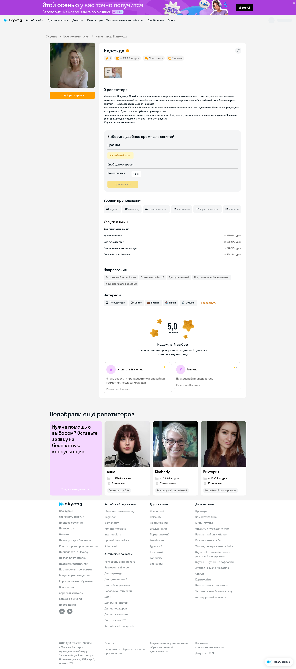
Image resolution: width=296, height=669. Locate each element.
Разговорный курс (117, 567)
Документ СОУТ (204, 653)
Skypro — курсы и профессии (214, 562)
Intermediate (113, 534)
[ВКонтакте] (62, 611)
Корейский (157, 558)
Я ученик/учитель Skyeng (276, 652)
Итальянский (158, 528)
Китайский (157, 540)
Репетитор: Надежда (118, 388)
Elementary (112, 522)
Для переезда (113, 573)
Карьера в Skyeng (70, 599)
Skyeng (51, 36)
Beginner (110, 517)
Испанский (157, 511)
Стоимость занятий (71, 516)
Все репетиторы (76, 36)
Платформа (66, 528)
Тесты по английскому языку (213, 591)
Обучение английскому (120, 511)
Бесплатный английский (211, 534)
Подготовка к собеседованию (211, 277)
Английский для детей (119, 626)
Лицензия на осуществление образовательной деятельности (169, 647)
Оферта (109, 643)
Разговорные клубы (208, 540)
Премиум (201, 511)
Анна (111, 471)
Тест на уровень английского (125, 20)
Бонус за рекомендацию (75, 575)
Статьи (199, 573)
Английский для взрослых (121, 283)
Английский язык (120, 155)
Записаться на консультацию (274, 643)
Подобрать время (72, 95)
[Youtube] (70, 611)
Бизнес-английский (152, 277)
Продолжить (123, 184)
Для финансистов (116, 602)
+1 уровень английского (120, 561)
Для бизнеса (156, 20)
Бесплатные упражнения (211, 585)
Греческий (157, 552)
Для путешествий (179, 277)
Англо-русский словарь (210, 597)
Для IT (108, 597)
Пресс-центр (67, 604)
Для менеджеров (116, 608)
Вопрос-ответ (67, 587)
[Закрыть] (292, 613)
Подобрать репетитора (277, 626)
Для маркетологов (116, 614)
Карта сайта (203, 579)
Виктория (211, 471)
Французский (159, 522)
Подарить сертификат (73, 563)
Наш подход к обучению (75, 540)
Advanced (111, 546)
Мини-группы (204, 522)
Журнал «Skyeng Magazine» (212, 568)
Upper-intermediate (117, 540)
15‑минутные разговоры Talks (214, 546)
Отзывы (64, 534)
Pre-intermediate (115, 528)
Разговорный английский (121, 277)
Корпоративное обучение (75, 581)
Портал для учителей (72, 558)
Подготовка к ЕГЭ (115, 620)
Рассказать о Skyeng (278, 635)
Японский (156, 564)
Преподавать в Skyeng (73, 552)
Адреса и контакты (71, 593)
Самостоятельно (206, 517)
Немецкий (156, 517)
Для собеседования (117, 585)
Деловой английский (118, 591)
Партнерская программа (75, 569)
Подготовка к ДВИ (119, 490)
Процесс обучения (71, 522)
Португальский (160, 534)
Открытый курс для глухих (212, 528)
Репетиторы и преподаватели (78, 546)
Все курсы (66, 511)
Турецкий (156, 546)
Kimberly (162, 471)
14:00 (136, 174)
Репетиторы (95, 20)
